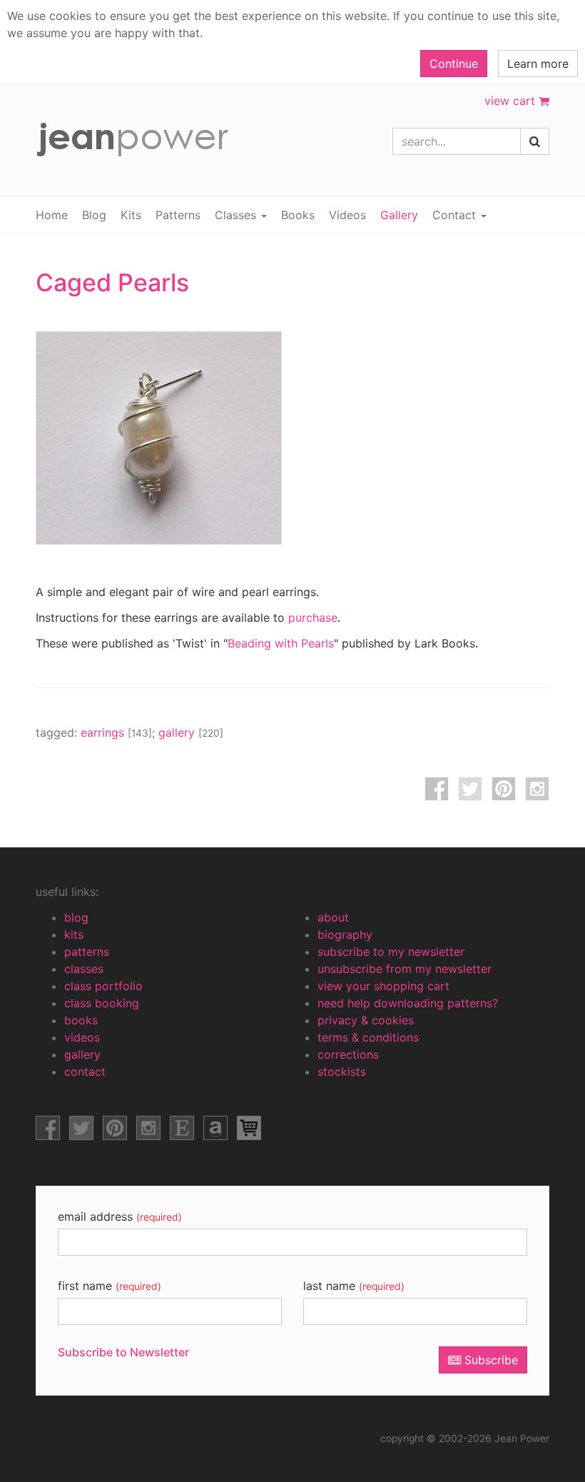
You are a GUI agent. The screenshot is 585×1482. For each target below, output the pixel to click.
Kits (131, 215)
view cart (511, 101)
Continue (453, 63)
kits (73, 934)
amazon (215, 1128)
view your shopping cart (383, 986)
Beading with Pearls (281, 643)
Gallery (399, 215)
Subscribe (489, 1360)
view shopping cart (249, 1128)
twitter (470, 789)
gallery (190, 732)
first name (109, 1286)
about (333, 917)
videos (82, 1037)
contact (85, 1071)
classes (83, 969)
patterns (86, 951)
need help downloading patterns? (407, 1003)
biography (344, 934)
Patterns (178, 215)
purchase (312, 617)
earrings (116, 732)
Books (298, 215)
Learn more (538, 63)
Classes (237, 215)
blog (76, 917)
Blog (94, 215)
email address (120, 1216)
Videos (347, 215)
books (81, 1020)
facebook (436, 789)
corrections (348, 1054)
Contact (455, 215)
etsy (182, 1128)
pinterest (504, 789)
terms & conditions (368, 1037)
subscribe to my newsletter (390, 951)
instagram (537, 789)
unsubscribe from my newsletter (404, 969)
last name (354, 1286)
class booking (101, 1003)
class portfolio (103, 986)
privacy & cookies (365, 1020)
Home (52, 215)
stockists (341, 1071)
